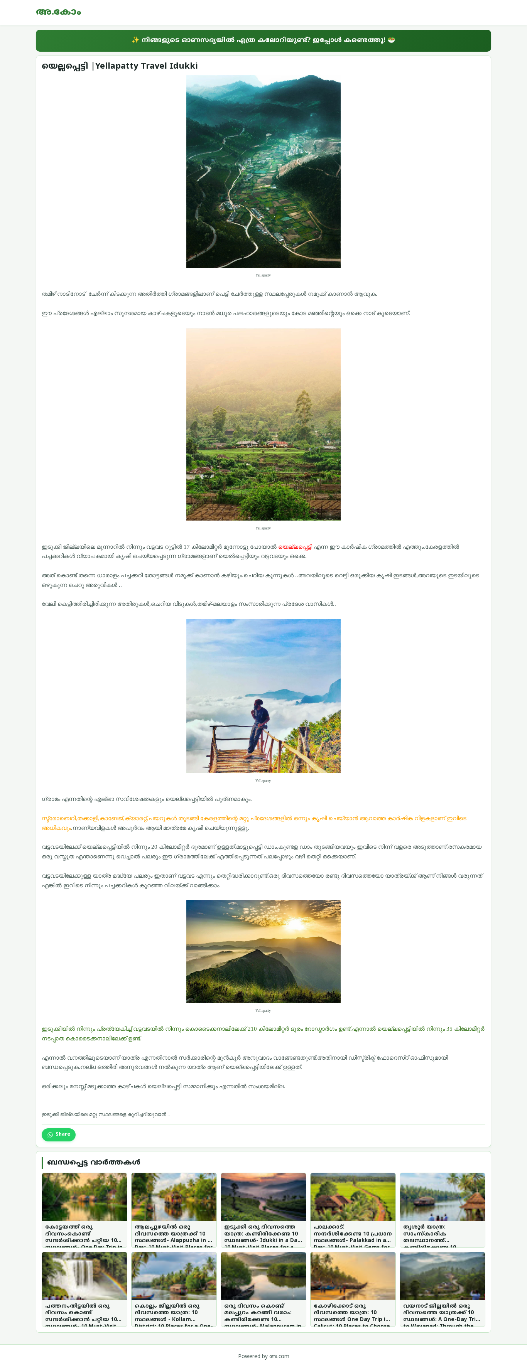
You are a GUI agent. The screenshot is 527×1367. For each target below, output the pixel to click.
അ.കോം (58, 12)
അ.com (279, 1357)
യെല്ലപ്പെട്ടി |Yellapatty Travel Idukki (120, 66)
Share (63, 1134)
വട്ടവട (154, 546)
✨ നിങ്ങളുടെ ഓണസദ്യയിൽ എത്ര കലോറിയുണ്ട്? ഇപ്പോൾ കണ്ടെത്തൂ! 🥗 (263, 40)
